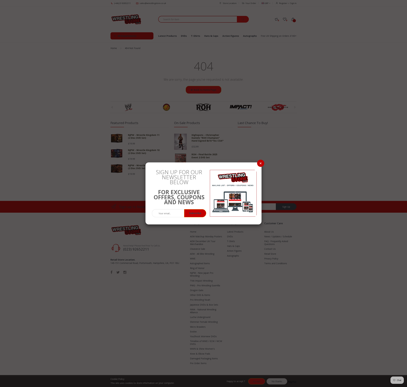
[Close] (260, 163)
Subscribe (195, 213)
